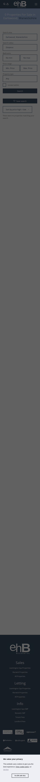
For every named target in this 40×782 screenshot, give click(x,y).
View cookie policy (22, 767)
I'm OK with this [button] (20, 775)
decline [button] (6, 770)
